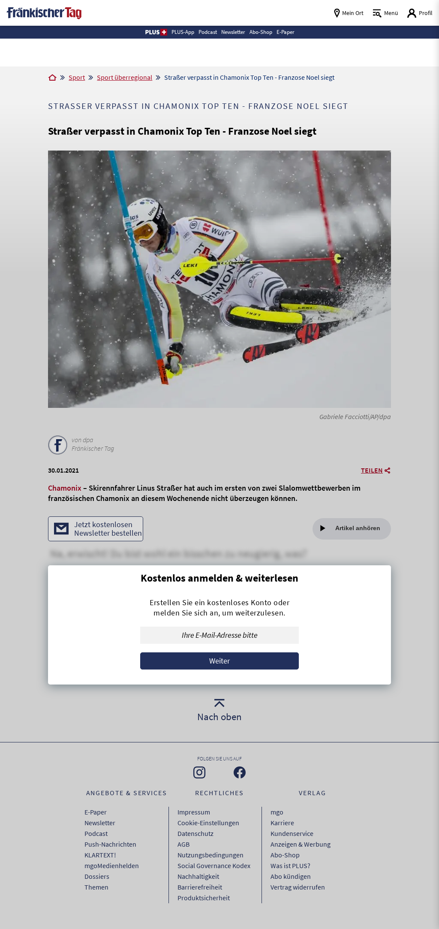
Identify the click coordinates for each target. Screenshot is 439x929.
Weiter (219, 661)
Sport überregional (124, 77)
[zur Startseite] (43, 12)
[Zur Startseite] (52, 78)
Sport (77, 77)
